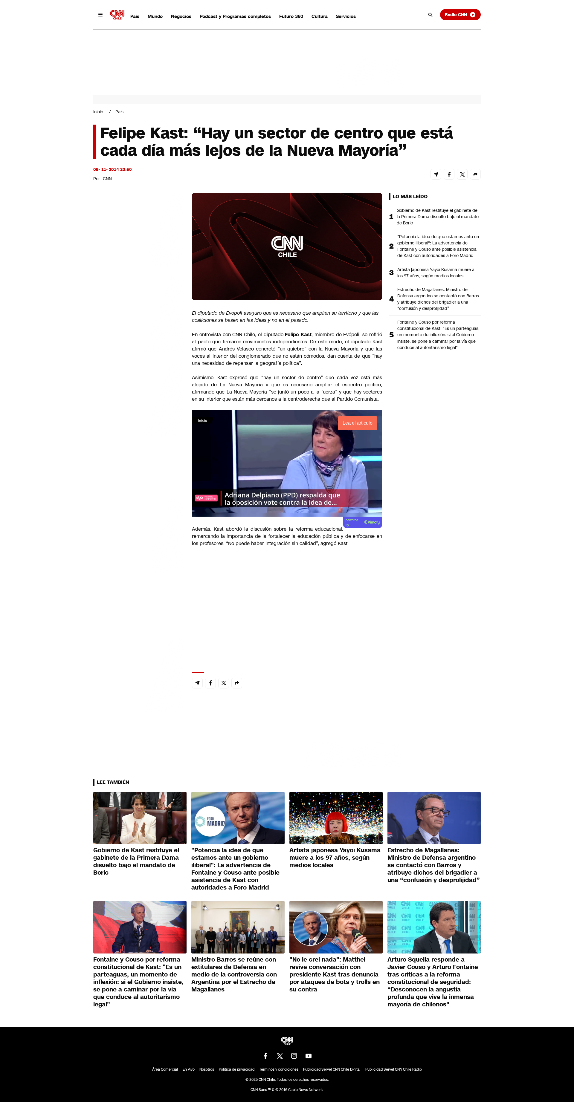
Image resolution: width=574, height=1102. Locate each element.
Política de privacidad (236, 1069)
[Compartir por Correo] (435, 174)
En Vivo (189, 1069)
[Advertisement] (138, 535)
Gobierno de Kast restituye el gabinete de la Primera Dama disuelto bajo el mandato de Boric (438, 216)
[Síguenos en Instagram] (294, 1056)
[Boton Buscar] (430, 14)
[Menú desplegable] (100, 14)
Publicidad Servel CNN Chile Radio (393, 1069)
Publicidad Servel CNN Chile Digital (332, 1069)
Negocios (181, 16)
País (134, 16)
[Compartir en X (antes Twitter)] (462, 174)
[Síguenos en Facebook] (265, 1056)
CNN (107, 179)
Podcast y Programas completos (235, 16)
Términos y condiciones (278, 1069)
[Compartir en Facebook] (449, 174)
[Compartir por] (475, 174)
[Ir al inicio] (117, 15)
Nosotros (206, 1069)
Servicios (346, 16)
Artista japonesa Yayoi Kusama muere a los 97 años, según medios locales (435, 273)
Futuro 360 (291, 16)
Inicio (98, 112)
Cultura (320, 16)
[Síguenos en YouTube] (308, 1056)
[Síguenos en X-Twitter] (280, 1056)
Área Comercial (165, 1069)
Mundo (155, 16)
